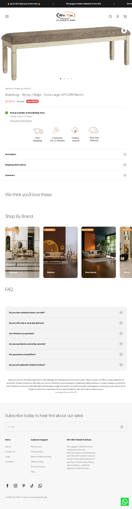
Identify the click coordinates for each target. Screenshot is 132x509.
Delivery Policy (37, 461)
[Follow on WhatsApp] (40, 486)
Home (8, 446)
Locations (9, 461)
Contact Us (10, 451)
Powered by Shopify (38, 497)
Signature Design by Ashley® (18, 88)
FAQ (33, 472)
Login (7, 456)
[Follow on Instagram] (15, 486)
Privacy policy (37, 451)
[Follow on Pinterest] (24, 486)
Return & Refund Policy (41, 456)
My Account (36, 446)
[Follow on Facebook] (7, 486)
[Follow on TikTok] (32, 486)
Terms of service (38, 466)
